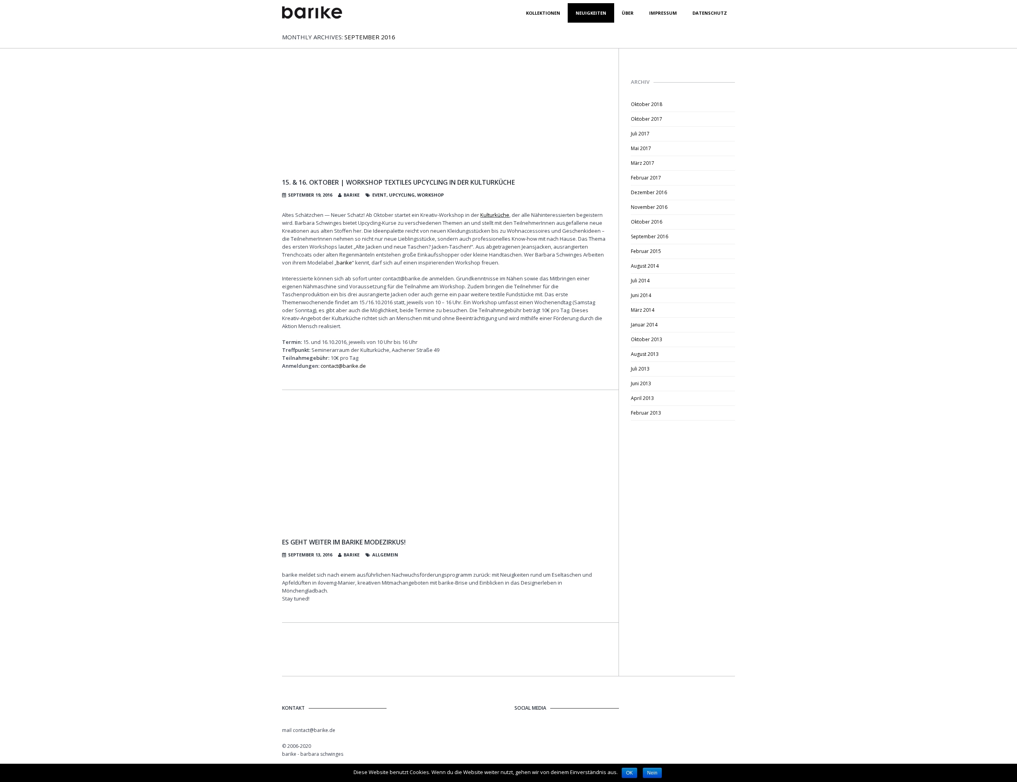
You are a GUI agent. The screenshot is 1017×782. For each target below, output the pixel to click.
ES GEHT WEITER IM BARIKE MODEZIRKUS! (344, 542)
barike (352, 195)
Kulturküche (494, 214)
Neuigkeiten (591, 13)
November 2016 (649, 207)
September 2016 (649, 236)
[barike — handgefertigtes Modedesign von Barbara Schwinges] (312, 13)
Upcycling (402, 195)
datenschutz (709, 13)
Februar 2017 (646, 177)
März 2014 (642, 310)
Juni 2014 (641, 295)
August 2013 (645, 354)
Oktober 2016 (646, 221)
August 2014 (645, 266)
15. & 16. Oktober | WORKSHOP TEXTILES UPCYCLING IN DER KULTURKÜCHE (398, 182)
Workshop (430, 195)
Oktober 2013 (646, 339)
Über (628, 13)
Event (379, 195)
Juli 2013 (640, 368)
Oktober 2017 (646, 119)
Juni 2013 (641, 383)
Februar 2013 (646, 412)
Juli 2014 (640, 280)
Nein (652, 773)
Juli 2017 (640, 133)
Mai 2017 (641, 148)
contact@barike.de (343, 365)
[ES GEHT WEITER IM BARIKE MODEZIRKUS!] (444, 469)
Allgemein (385, 555)
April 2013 (642, 398)
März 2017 (642, 163)
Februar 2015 (646, 251)
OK (629, 773)
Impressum (663, 13)
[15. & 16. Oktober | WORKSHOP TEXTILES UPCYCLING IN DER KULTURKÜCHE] (444, 122)
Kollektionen (543, 13)
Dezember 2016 (649, 192)
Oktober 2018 (646, 104)
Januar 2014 (644, 324)
